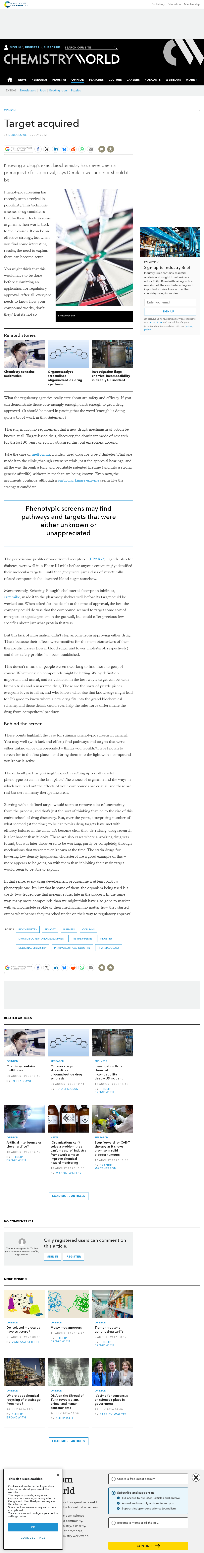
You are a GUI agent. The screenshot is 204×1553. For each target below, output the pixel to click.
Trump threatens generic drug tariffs (109, 1329)
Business (69, 929)
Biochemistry (28, 929)
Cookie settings (33, 1537)
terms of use (155, 322)
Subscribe (52, 47)
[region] (33, 1509)
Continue (145, 1546)
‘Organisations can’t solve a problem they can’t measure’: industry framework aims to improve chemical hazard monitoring (68, 1153)
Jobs (42, 90)
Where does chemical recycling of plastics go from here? (24, 1400)
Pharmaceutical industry (72, 947)
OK (33, 1527)
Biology (50, 929)
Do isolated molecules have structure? (23, 1329)
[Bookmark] (110, 149)
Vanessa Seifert (26, 1342)
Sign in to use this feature (114, 139)
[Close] (58, 1475)
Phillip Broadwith (104, 1090)
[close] (133, 139)
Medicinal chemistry (33, 947)
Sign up (168, 311)
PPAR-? (97, 559)
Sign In (15, 47)
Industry (106, 938)
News (54, 1137)
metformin (41, 454)
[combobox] (90, 48)
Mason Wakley (69, 1173)
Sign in (52, 1256)
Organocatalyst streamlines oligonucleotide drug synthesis (65, 378)
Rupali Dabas (67, 1089)
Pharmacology (108, 947)
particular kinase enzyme (78, 480)
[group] (190, 79)
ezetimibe (12, 597)
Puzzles (76, 90)
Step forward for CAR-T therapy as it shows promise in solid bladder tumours (112, 1149)
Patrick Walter (113, 1414)
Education (174, 4)
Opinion (10, 110)
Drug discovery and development (42, 938)
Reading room (58, 90)
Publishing (158, 4)
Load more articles (68, 1196)
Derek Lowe (18, 134)
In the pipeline (83, 938)
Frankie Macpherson (106, 1167)
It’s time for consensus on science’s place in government (111, 1400)
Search (115, 47)
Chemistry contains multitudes (19, 374)
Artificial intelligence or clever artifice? (24, 1144)
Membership (192, 4)
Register (32, 47)
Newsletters (28, 90)
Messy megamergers (66, 1327)
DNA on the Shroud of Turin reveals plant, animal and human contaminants (67, 1402)
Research (57, 1061)
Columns (88, 929)
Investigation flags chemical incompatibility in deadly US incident (111, 376)
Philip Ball (65, 1418)
